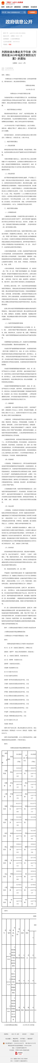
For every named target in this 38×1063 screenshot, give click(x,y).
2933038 (32, 982)
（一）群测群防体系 (9, 212)
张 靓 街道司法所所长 (10, 675)
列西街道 (4, 772)
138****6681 (32, 837)
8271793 (17, 857)
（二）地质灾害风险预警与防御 (12, 323)
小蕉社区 (4, 889)
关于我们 (22, 1038)
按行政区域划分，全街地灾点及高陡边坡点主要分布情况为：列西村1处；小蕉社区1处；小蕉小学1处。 (19, 136)
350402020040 (9, 956)
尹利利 (24, 835)
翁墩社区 (4, 807)
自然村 (27, 932)
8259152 (17, 871)
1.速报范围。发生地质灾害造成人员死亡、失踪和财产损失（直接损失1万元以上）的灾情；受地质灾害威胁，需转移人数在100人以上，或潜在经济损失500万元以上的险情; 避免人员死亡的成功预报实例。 (19, 411)
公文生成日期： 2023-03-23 (11, 41)
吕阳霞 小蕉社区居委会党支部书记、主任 (15, 703)
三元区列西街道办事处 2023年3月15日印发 (19, 1025)
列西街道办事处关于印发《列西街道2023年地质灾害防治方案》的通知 (19, 55)
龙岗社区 (4, 821)
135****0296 (32, 851)
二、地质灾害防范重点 (10, 141)
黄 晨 (25, 889)
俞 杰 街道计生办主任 (10, 672)
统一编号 (9, 932)
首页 (3, 7)
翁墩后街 (27, 1009)
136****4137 (32, 891)
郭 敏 (10, 862)
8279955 (17, 884)
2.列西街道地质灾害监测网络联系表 (13, 631)
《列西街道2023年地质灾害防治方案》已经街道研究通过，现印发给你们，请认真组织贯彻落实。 (19, 80)
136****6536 (17, 902)
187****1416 (17, 891)
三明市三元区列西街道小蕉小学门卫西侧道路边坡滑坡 (13, 981)
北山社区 (4, 875)
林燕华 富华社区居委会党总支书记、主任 (15, 679)
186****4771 (32, 864)
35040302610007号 (19, 1043)
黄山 (10, 772)
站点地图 (8, 1038)
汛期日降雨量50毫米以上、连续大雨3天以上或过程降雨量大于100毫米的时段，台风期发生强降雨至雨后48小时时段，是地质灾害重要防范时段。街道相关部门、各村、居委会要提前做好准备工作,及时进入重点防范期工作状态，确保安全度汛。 (19, 164)
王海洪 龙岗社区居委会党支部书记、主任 (15, 683)
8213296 (17, 817)
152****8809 (17, 878)
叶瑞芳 (10, 795)
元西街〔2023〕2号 (19, 63)
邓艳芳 (10, 875)
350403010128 (9, 981)
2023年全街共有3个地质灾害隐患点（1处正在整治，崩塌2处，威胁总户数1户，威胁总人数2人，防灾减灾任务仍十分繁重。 (19, 128)
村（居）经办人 (24, 758)
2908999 (32, 1009)
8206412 (17, 844)
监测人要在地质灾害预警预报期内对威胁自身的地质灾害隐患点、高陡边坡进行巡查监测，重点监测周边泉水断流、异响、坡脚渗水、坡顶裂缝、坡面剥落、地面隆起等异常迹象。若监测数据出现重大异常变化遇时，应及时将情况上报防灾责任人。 (19, 314)
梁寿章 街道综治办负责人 (11, 663)
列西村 (4, 784)
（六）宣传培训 (8, 547)
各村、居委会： (6, 75)
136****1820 (17, 851)
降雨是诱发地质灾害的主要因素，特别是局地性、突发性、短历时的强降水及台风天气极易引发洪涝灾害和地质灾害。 (19, 152)
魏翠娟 (24, 848)
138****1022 (32, 775)
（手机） (18, 761)
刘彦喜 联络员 (7, 724)
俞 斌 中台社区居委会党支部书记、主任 (15, 708)
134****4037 (32, 797)
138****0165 (17, 786)
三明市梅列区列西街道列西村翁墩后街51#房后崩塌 (13, 1008)
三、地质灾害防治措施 (10, 208)
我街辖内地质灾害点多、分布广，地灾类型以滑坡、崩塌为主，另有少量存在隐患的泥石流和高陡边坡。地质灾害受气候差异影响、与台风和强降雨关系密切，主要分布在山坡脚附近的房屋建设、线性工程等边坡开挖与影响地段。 (19, 117)
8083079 (32, 768)
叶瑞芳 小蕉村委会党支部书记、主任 (14, 712)
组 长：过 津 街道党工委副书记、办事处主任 (17, 647)
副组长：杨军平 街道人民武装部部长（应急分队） (18, 651)
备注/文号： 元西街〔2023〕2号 (12, 36)
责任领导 (10, 758)
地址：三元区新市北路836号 (19, 1048)
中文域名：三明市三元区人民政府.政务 (19, 1050)
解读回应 (17, 7)
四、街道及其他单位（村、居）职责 (14, 569)
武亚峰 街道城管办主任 (10, 667)
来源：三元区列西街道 (7, 68)
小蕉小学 (22, 982)
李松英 (24, 821)
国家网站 (6, 1034)
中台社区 (4, 901)
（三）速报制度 (8, 403)
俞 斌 (10, 901)
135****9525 (17, 864)
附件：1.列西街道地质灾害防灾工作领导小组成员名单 (19, 627)
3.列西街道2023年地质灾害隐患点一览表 (15, 635)
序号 (4, 932)
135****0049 (17, 775)
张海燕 (24, 807)
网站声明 (15, 1038)
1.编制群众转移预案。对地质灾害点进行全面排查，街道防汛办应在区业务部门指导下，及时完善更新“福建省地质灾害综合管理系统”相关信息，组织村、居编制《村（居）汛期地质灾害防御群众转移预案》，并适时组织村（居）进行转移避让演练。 (19, 222)
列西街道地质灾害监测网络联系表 (19, 748)
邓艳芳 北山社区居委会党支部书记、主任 (15, 687)
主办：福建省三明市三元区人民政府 (19, 1058)
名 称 (4, 761)
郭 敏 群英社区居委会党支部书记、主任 (15, 695)
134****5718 (32, 786)
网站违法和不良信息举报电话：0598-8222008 (19, 1045)
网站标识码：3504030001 (19, 1041)
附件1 (5, 639)
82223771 (17, 803)
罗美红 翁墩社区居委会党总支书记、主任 (15, 692)
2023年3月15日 (29, 89)
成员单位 (4, 755)
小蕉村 (4, 795)
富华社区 (4, 835)
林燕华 (10, 835)
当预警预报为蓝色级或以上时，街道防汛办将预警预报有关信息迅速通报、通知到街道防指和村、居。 (19, 343)
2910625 (32, 956)
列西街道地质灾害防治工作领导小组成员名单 (19, 643)
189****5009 (17, 810)
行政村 (22, 932)
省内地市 (24, 1034)
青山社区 (4, 848)
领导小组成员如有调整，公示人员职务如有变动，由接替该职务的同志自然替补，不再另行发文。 (19, 738)
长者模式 (32, 12)
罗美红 (10, 807)
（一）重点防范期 (8, 145)
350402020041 (9, 1008)
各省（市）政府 (15, 1034)
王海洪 (10, 821)
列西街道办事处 (29, 85)
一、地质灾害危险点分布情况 (12, 109)
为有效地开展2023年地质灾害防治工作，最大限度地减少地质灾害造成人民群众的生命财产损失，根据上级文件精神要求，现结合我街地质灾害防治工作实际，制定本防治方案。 (19, 101)
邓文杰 (24, 862)
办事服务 (26, 7)
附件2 (5, 744)
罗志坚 (24, 784)
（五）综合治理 (8, 506)
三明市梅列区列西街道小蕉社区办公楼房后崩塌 (13, 956)
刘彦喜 (24, 772)
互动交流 (34, 7)
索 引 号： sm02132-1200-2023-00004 (14, 33)
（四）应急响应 (8, 459)
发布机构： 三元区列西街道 (11, 39)
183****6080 (17, 837)
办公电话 (18, 754)
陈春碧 (10, 848)
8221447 (17, 830)
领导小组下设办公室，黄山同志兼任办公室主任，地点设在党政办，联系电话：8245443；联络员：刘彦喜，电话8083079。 (19, 730)
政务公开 (9, 7)
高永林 (24, 795)
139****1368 (17, 824)
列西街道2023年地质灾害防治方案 (19, 93)
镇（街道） (18, 931)
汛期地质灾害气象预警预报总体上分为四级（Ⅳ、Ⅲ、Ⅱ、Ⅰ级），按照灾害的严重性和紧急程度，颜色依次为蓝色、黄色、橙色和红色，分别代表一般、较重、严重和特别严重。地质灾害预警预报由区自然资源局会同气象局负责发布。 (19, 332)
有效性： (7, 44)
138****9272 (32, 810)
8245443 (17, 768)
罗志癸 (10, 784)
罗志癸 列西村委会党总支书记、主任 (14, 716)
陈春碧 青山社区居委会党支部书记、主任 (15, 700)
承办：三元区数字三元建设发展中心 (19, 1061)
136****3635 (32, 878)
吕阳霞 (10, 889)
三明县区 (32, 1034)
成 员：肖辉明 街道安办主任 (12, 659)
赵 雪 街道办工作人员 (10, 720)
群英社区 (4, 862)
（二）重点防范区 (8, 173)
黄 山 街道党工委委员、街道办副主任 (15, 655)
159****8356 (17, 797)
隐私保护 (30, 1038)
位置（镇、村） (13, 931)
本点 (27, 956)
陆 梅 (25, 875)
